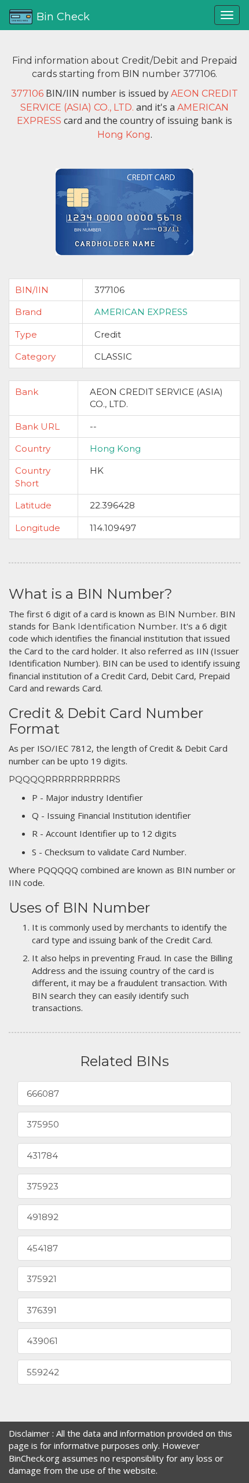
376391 (42, 1310)
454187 (42, 1248)
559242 (43, 1372)
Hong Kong (115, 448)
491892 (42, 1216)
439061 (42, 1340)
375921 (42, 1278)
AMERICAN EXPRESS (141, 311)
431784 (42, 1155)
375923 (42, 1186)
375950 (43, 1124)
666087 (43, 1093)
